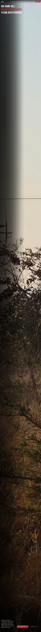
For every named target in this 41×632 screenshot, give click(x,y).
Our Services (22, 626)
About (18, 1)
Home (10, 1)
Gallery (22, 1)
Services (13, 1)
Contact (27, 1)
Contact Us (34, 626)
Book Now (38, 1)
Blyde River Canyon (5, 627)
